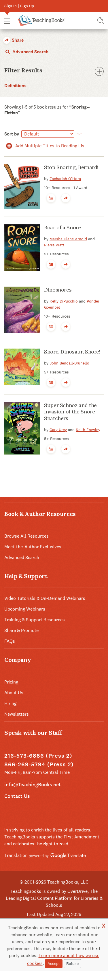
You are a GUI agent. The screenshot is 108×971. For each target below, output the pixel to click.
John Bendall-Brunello (69, 363)
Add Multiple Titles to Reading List (50, 146)
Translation (16, 855)
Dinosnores (57, 289)
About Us (13, 693)
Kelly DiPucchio (64, 301)
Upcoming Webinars (24, 609)
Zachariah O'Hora (65, 178)
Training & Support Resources (34, 620)
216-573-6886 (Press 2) (38, 756)
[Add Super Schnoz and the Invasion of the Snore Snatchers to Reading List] (51, 449)
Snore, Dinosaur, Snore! (72, 351)
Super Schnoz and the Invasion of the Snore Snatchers (70, 412)
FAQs (9, 641)
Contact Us (17, 796)
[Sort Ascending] (78, 134)
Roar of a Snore (62, 227)
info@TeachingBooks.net (32, 784)
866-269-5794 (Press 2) (39, 764)
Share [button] (17, 40)
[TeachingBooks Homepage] (39, 20)
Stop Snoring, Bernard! (71, 167)
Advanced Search (29, 52)
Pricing (11, 682)
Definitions (15, 86)
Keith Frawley (88, 429)
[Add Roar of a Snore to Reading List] (51, 264)
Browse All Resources (26, 536)
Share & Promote (21, 630)
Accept (54, 963)
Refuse (72, 963)
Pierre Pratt (54, 245)
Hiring (10, 703)
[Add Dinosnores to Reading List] (51, 326)
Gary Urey (58, 429)
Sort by (11, 134)
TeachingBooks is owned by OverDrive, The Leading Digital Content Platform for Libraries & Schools (54, 898)
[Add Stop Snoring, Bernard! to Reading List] (51, 198)
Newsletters (16, 714)
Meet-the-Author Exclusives (32, 547)
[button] (7, 21)
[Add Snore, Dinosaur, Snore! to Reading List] (51, 382)
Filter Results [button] (23, 70)
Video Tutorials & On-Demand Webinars (44, 598)
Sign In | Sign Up (19, 5)
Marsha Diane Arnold (68, 238)
